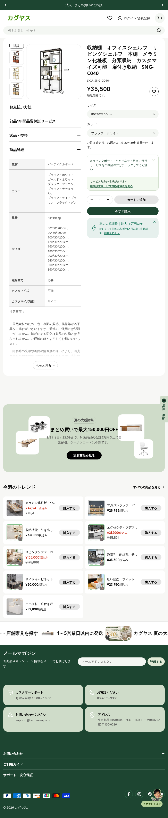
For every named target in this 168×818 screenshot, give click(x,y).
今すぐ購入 (123, 211)
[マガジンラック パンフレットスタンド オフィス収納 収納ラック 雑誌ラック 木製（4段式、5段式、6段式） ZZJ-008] (96, 508)
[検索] (159, 30)
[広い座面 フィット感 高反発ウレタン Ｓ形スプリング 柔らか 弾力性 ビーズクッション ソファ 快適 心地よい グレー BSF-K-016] (96, 582)
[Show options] (153, 159)
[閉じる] (154, 222)
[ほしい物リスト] (109, 18)
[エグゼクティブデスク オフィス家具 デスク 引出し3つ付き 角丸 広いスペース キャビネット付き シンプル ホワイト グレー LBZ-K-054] (96, 532)
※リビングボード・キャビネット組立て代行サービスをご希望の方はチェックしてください (119, 165)
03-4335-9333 (107, 698)
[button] (5, 4)
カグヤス (21, 807)
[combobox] (84, 30)
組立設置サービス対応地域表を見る (111, 186)
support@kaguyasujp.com (34, 720)
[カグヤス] (26, 633)
